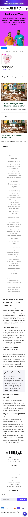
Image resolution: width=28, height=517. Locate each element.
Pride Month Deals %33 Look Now (14, 3)
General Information (14, 484)
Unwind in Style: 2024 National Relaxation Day (14, 104)
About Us (14, 468)
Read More (5, 116)
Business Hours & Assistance (14, 486)
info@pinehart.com (14, 457)
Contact (14, 470)
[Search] (3, 9)
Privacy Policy (14, 472)
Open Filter (4, 48)
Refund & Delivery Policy (14, 474)
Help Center (14, 480)
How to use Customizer (14, 482)
